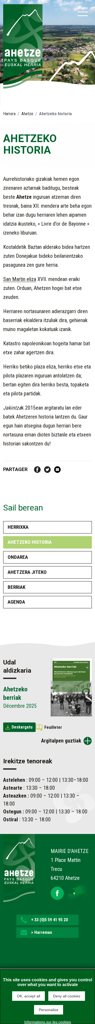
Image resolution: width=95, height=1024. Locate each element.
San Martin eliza (19, 279)
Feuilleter (53, 727)
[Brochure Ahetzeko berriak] (71, 687)
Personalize (48, 1010)
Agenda (16, 602)
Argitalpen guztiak (61, 740)
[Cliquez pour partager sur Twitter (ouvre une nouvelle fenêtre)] (47, 469)
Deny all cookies (66, 996)
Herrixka (18, 527)
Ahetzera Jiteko (27, 572)
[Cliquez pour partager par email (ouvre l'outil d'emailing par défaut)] (57, 469)
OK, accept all (28, 996)
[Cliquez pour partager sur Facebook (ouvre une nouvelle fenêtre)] (37, 469)
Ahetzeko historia (30, 542)
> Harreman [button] (41, 932)
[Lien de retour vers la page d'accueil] (19, 867)
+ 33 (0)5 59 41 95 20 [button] (49, 919)
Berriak (16, 587)
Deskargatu (22, 727)
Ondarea (18, 557)
